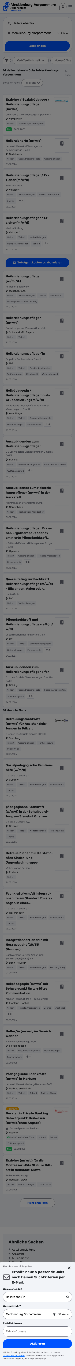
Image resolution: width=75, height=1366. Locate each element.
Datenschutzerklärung (14, 1355)
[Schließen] (69, 1268)
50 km (62, 1314)
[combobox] (36, 1297)
